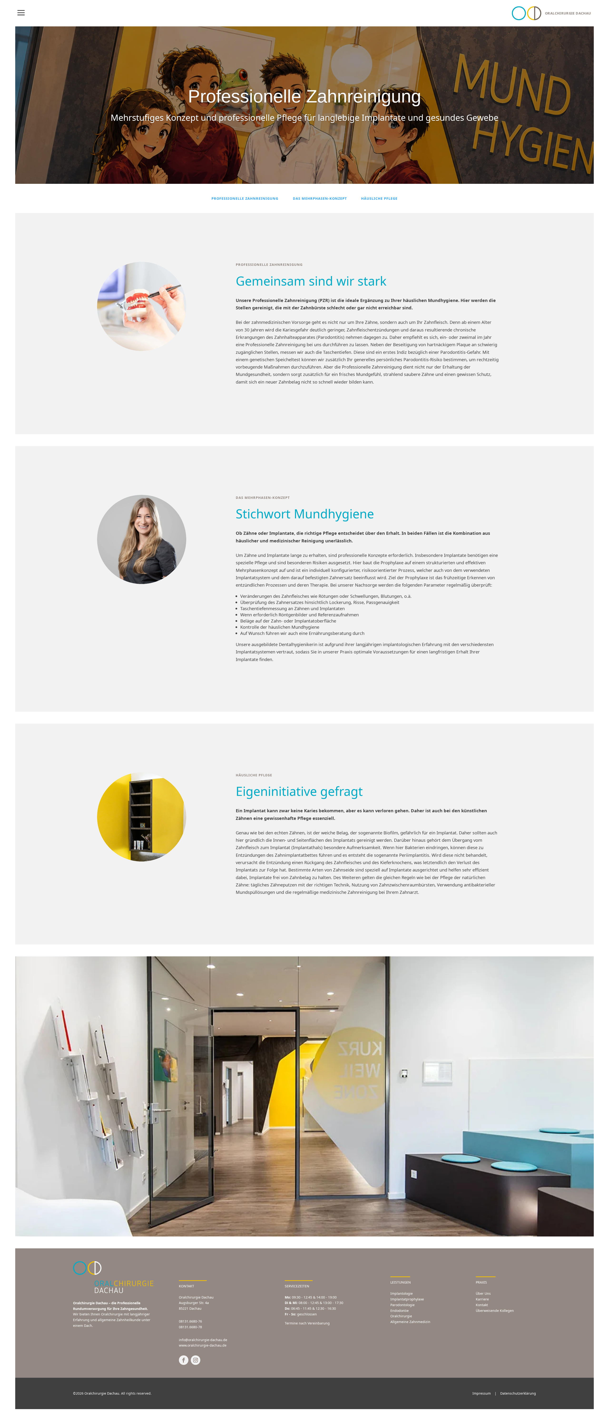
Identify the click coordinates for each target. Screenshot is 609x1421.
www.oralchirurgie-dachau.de (202, 1345)
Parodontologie (402, 1305)
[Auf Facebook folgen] (183, 1360)
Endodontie (399, 1310)
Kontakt (482, 1305)
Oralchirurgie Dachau (101, 1393)
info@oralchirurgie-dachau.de (203, 1340)
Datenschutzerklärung (518, 1393)
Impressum (481, 1393)
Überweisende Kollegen (495, 1310)
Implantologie (401, 1293)
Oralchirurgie (401, 1316)
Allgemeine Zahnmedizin (410, 1321)
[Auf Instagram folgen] (195, 1360)
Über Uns (483, 1293)
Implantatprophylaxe (407, 1299)
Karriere (482, 1299)
